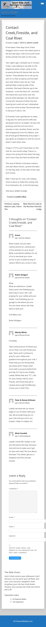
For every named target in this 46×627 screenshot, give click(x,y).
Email (12, 527)
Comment (13, 489)
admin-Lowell (32, 42)
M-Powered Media (19, 599)
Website (12, 536)
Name (12, 517)
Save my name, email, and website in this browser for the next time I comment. (23, 550)
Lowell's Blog (20, 196)
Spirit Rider (9, 12)
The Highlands (18, 602)
